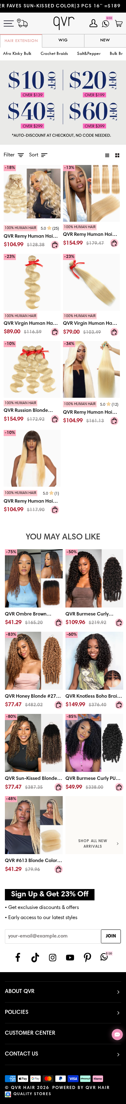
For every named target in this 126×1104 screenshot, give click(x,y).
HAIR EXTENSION (21, 41)
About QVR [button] (20, 992)
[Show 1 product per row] (107, 155)
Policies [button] (16, 1012)
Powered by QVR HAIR (81, 1088)
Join (111, 936)
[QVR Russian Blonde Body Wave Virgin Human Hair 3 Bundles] (32, 413)
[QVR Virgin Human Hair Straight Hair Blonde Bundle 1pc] (91, 326)
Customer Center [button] (30, 1033)
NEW (105, 40)
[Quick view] (55, 245)
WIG (63, 40)
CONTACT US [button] (21, 1054)
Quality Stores (32, 1094)
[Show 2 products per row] (117, 155)
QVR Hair (23, 1088)
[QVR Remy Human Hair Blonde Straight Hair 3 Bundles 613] (91, 413)
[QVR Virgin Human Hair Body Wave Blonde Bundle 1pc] (32, 326)
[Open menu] (12, 23)
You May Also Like (63, 537)
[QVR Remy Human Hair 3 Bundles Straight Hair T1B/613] (32, 502)
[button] (54, 54)
